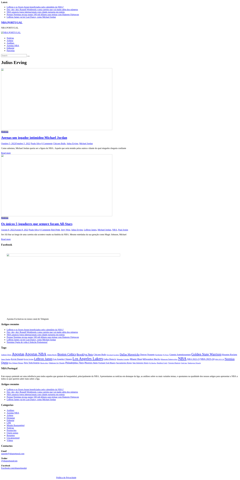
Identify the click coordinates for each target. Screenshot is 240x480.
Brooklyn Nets (85, 354)
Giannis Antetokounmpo (180, 354)
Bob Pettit (55, 230)
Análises (10, 43)
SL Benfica (152, 363)
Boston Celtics (66, 354)
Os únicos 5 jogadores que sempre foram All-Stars (36, 224)
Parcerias (11, 50)
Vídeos (10, 440)
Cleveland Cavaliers (113, 355)
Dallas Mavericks (130, 354)
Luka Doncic (110, 359)
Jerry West (65, 230)
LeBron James (90, 230)
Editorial (10, 48)
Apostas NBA (13, 45)
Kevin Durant (17, 359)
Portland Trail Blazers (107, 363)
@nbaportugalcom (9, 461)
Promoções (11, 430)
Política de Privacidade (66, 477)
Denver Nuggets (147, 354)
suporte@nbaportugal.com (12, 453)
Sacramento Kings (124, 363)
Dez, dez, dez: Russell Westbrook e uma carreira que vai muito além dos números (42, 9)
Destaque (11, 418)
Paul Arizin (123, 230)
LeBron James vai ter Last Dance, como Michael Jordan (31, 17)
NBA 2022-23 (193, 359)
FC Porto (166, 355)
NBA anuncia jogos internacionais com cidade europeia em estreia (36, 12)
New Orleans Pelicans (16, 363)
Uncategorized (13, 438)
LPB (9, 423)
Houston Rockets (229, 354)
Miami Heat (136, 359)
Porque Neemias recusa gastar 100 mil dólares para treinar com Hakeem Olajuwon (43, 14)
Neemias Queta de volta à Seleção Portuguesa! (27, 342)
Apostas (18, 354)
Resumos (11, 435)
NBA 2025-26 (219, 359)
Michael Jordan (86, 143)
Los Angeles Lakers (87, 359)
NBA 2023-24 (207, 359)
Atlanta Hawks (52, 355)
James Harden (5, 359)
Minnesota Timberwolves (169, 359)
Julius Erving (72, 143)
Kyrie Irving (28, 359)
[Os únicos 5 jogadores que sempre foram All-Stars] (56, 215)
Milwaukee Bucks (151, 359)
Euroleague (158, 355)
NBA (114, 230)
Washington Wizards (194, 363)
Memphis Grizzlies (123, 359)
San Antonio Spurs (140, 363)
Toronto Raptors (174, 363)
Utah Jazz (184, 363)
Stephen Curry (162, 363)
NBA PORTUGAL (11, 22)
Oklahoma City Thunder (57, 363)
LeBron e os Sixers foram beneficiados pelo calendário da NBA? (35, 7)
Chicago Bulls (59, 143)
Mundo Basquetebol (15, 425)
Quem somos (12, 433)
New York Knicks (32, 363)
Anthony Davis (6, 355)
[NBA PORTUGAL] (11, 32)
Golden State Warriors (206, 354)
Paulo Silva (36, 143)
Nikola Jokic (44, 363)
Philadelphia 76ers (74, 362)
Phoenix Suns (91, 362)
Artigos (10, 40)
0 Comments (46, 143)
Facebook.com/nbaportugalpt (14, 468)
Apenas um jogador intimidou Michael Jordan (34, 137)
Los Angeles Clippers (62, 359)
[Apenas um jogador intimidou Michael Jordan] (56, 129)
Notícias (10, 38)
